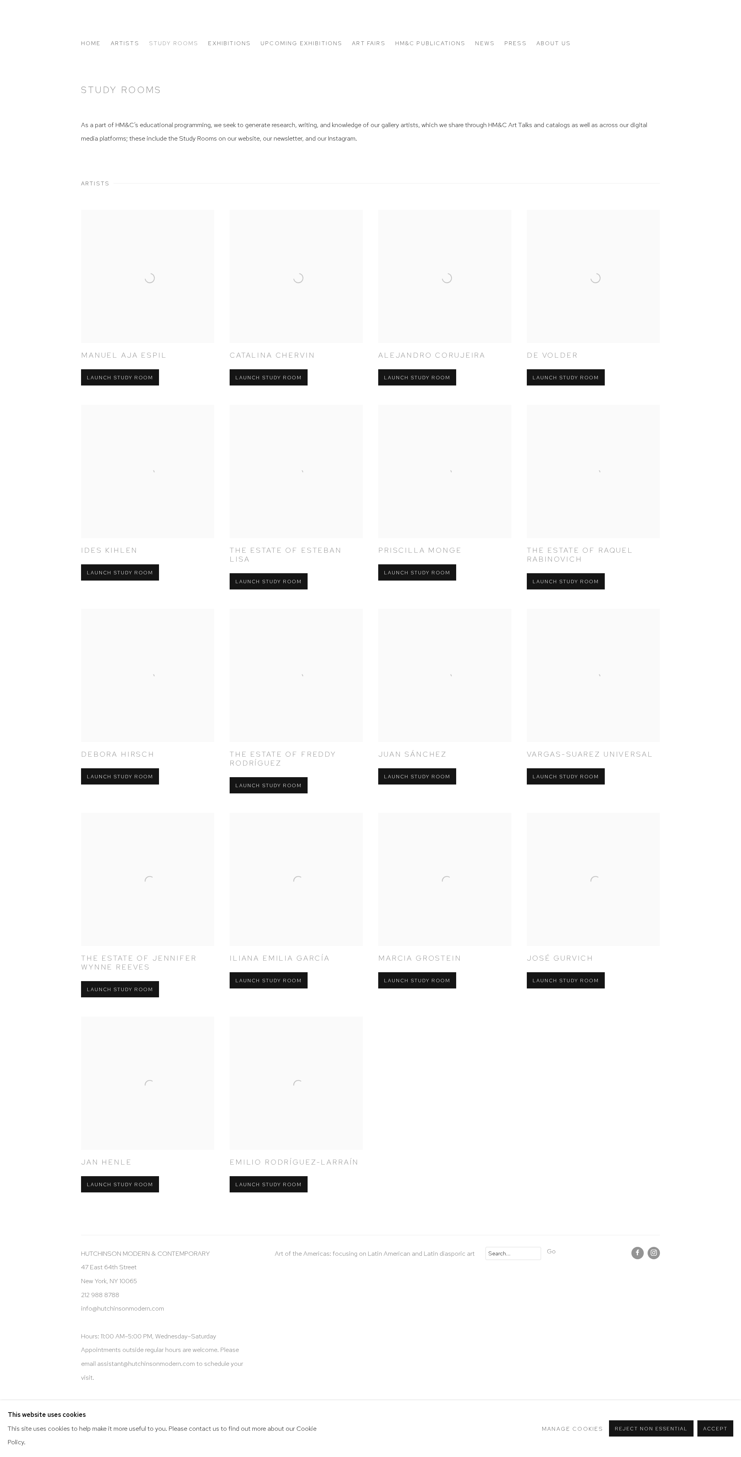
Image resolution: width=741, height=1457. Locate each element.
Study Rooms (174, 43)
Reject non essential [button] (651, 1429)
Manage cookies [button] (572, 1428)
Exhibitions (229, 43)
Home (91, 43)
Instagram (654, 1253)
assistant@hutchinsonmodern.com (146, 1363)
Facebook (637, 1253)
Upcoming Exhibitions (301, 43)
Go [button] (551, 1251)
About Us (553, 43)
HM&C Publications (430, 43)
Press (515, 43)
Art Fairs (368, 43)
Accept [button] (715, 1429)
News (485, 43)
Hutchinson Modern (150, 23)
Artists (125, 43)
